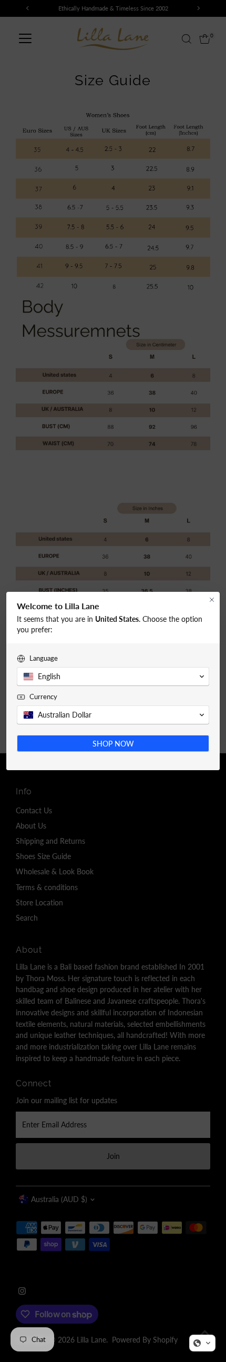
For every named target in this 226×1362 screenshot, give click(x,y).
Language (43, 658)
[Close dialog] (212, 600)
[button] (202, 1343)
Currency (43, 696)
